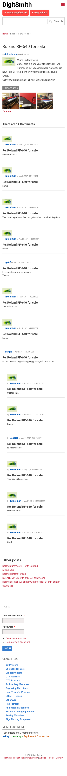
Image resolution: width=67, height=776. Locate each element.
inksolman (11, 54)
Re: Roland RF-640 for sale (20, 150)
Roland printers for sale (14, 574)
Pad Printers (13, 704)
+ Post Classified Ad (16, 12)
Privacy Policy (31, 758)
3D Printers (12, 665)
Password (8, 626)
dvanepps (17, 736)
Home (5, 34)
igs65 (8, 262)
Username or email (13, 615)
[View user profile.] (8, 61)
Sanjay (8, 351)
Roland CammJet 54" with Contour (20, 566)
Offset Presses (14, 696)
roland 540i (8, 570)
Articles (42, 758)
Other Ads (11, 700)
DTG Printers (13, 680)
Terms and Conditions (14, 758)
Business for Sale (15, 669)
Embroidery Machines (17, 684)
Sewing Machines (15, 715)
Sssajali (14, 437)
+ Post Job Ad (39, 12)
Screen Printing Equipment (20, 711)
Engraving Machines (17, 688)
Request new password (18, 642)
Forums (51, 758)
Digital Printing (10, 88)
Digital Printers (14, 672)
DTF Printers (13, 676)
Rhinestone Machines (17, 707)
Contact (6, 111)
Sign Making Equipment (18, 719)
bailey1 (6, 736)
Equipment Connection (37, 736)
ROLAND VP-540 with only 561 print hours (23, 578)
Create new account (16, 638)
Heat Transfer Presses (18, 692)
